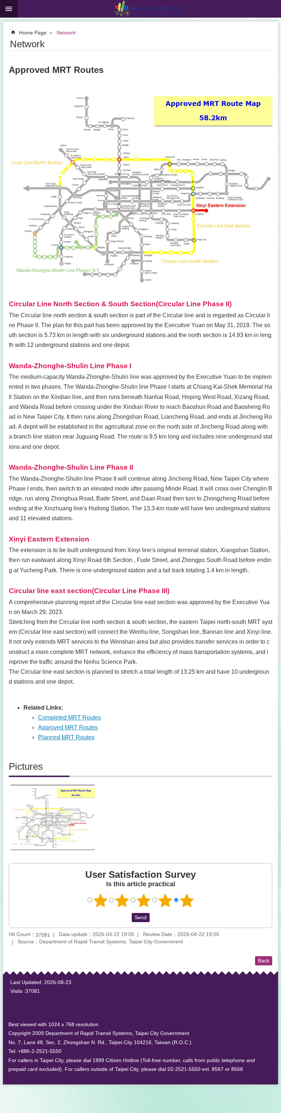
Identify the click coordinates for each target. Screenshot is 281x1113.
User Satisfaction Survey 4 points (165, 900)
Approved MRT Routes (68, 727)
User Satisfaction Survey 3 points (144, 900)
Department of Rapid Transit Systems (149, 9)
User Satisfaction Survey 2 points (122, 900)
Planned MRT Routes (66, 737)
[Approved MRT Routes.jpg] (53, 817)
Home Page (32, 33)
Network (66, 33)
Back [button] (263, 961)
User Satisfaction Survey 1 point (101, 900)
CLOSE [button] (9, 9)
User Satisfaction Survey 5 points (187, 900)
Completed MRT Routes (69, 717)
